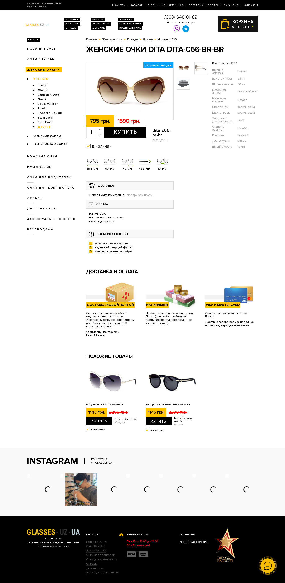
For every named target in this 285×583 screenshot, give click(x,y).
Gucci (42, 99)
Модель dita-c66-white (104, 404)
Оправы (71, 27)
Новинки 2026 (96, 542)
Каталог (137, 5)
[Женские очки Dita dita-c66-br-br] (129, 91)
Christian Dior (48, 94)
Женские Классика (50, 144)
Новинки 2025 (41, 48)
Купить (125, 132)
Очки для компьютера (50, 187)
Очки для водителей (49, 177)
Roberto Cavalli (50, 113)
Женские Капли (47, 136)
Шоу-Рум (119, 5)
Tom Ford (45, 122)
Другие (44, 127)
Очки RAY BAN (41, 59)
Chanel (43, 90)
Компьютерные (130, 23)
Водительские (130, 27)
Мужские (72, 23)
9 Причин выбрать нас (166, 5)
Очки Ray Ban (95, 546)
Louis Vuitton (48, 104)
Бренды (41, 79)
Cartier (43, 85)
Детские (98, 27)
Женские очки (42, 69)
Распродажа (40, 229)
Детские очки (41, 208)
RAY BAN (97, 19)
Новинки (72, 19)
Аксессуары (101, 23)
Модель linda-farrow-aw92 (168, 404)
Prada (42, 108)
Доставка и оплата (204, 5)
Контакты (251, 5)
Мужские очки (42, 156)
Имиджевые (39, 167)
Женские (125, 19)
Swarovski (45, 117)
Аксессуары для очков (51, 219)
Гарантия (231, 5)
